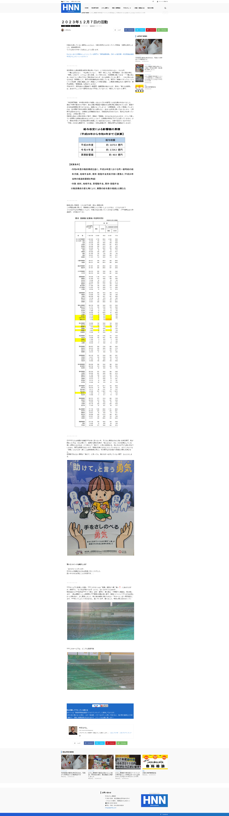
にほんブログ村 (114, 732)
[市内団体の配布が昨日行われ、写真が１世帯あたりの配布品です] (148, 46)
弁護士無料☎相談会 (150, 87)
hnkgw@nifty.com (110, 808)
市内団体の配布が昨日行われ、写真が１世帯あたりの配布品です (73, 774)
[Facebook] (153, 1)
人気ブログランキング (125, 732)
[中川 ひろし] (62, 30)
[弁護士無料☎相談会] (139, 89)
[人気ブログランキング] (104, 706)
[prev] (164, 13)
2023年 (68, 26)
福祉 (146, 85)
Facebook (165, 814)
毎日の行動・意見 (75, 26)
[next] (167, 13)
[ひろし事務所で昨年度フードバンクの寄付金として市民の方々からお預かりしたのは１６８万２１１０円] (139, 78)
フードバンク (138, 55)
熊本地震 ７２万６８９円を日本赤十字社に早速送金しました (106, 12)
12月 (63, 26)
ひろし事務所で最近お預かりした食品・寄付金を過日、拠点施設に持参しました (153, 68)
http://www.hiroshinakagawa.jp (86, 730)
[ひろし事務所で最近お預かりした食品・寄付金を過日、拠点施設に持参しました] (139, 68)
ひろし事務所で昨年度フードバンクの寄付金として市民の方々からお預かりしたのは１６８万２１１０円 (153, 78)
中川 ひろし (68, 30)
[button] (165, 8)
